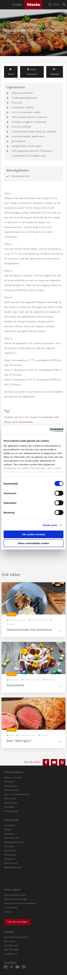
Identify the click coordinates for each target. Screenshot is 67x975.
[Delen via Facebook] (46, 762)
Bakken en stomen (13, 778)
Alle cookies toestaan (33, 534)
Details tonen (50, 525)
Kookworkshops (11, 811)
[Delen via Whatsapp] (62, 762)
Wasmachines (10, 803)
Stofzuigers (9, 807)
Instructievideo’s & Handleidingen (20, 903)
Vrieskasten (9, 859)
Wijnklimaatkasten (13, 867)
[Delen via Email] (54, 762)
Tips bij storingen (17, 922)
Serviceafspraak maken (15, 895)
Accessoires (10, 825)
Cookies (8, 912)
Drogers (8, 830)
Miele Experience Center (16, 937)
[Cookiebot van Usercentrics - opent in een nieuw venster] (49, 430)
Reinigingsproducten (14, 842)
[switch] (59, 493)
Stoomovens (10, 851)
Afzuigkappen (10, 786)
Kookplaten (9, 782)
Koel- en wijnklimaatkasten (17, 794)
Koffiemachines (11, 790)
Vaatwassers (10, 799)
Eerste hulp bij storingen (15, 899)
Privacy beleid (10, 908)
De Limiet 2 (9, 941)
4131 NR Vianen (11, 946)
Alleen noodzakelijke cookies (33, 543)
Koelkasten (9, 834)
